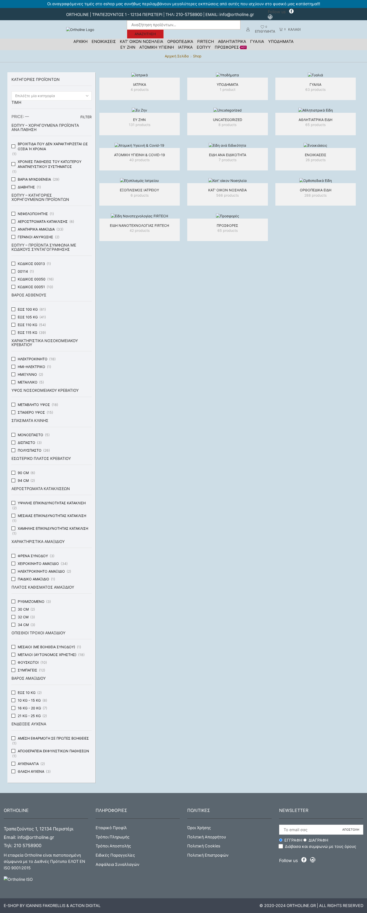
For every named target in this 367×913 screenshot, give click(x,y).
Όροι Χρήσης (199, 827)
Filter (86, 117)
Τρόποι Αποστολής (113, 846)
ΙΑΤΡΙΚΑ (185, 47)
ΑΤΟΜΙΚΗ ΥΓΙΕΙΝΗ (156, 47)
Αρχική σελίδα (177, 56)
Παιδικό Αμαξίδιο (33, 579)
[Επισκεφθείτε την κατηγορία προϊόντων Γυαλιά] (315, 75)
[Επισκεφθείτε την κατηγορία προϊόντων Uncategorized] (227, 110)
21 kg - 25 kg (29, 716)
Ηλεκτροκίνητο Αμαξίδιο (41, 571)
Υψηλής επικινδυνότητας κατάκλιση (52, 503)
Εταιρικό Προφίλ (111, 827)
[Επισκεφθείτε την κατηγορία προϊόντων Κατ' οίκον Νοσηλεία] (227, 180)
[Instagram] (270, 17)
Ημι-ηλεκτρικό (31, 367)
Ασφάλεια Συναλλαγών (117, 864)
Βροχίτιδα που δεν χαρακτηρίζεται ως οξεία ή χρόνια (53, 146)
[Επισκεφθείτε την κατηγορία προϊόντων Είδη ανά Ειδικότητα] (227, 145)
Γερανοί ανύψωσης (35, 237)
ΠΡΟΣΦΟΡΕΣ (230, 47)
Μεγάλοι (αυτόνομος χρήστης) (47, 654)
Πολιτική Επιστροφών (207, 855)
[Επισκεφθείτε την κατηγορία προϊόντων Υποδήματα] (227, 75)
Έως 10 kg (26, 692)
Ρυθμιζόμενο (31, 601)
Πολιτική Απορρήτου (206, 837)
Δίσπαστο (26, 442)
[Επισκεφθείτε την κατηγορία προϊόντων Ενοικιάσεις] (315, 145)
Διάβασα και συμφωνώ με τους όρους (320, 846)
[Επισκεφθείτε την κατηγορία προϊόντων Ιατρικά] (139, 75)
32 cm (23, 617)
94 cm (23, 480)
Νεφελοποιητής (33, 214)
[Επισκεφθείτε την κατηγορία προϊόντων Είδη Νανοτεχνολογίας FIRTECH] (139, 215)
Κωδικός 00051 (31, 287)
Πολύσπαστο (29, 450)
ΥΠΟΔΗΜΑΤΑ (281, 41)
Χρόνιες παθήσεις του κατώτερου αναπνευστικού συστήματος (49, 164)
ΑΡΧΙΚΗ (80, 41)
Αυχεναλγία (28, 764)
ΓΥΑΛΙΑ (257, 41)
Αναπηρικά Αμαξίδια (36, 229)
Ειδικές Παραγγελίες (115, 855)
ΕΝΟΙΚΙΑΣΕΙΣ (104, 41)
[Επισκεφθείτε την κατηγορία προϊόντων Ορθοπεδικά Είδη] (315, 180)
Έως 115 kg (27, 332)
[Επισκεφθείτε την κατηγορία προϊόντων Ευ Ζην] (139, 110)
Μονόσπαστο (30, 435)
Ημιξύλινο (27, 374)
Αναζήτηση (145, 34)
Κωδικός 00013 (31, 263)
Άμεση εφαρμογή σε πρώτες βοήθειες (53, 738)
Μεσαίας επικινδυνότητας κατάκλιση (52, 516)
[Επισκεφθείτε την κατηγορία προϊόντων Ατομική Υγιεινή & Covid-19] (139, 145)
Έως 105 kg (28, 317)
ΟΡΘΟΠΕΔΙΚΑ (180, 41)
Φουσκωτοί (28, 662)
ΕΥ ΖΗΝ (127, 47)
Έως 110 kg (27, 325)
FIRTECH (205, 41)
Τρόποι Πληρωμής (113, 837)
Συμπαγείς (27, 670)
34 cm (23, 625)
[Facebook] (291, 12)
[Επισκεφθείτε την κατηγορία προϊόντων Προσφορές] (227, 215)
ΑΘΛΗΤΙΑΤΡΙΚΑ (232, 41)
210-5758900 (189, 14)
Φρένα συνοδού (33, 556)
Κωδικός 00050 (31, 279)
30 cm (23, 609)
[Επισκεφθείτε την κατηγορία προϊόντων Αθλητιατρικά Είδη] (315, 110)
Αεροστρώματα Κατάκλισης (43, 221)
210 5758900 (27, 845)
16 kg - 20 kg (29, 708)
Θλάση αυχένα (31, 771)
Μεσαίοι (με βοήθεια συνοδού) (46, 647)
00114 (23, 271)
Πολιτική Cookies (203, 846)
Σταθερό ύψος (31, 412)
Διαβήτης (26, 187)
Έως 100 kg (28, 309)
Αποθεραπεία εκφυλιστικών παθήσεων (53, 751)
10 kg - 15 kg (29, 700)
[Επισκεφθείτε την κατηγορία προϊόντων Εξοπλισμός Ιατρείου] (139, 180)
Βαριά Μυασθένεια (34, 179)
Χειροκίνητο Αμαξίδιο (38, 563)
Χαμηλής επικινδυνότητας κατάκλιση (53, 528)
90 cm (23, 473)
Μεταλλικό (27, 382)
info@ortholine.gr (236, 14)
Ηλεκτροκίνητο (32, 359)
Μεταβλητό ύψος (34, 404)
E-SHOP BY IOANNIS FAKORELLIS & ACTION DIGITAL (52, 905)
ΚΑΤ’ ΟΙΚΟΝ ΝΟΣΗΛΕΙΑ (141, 41)
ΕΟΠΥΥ (204, 47)
